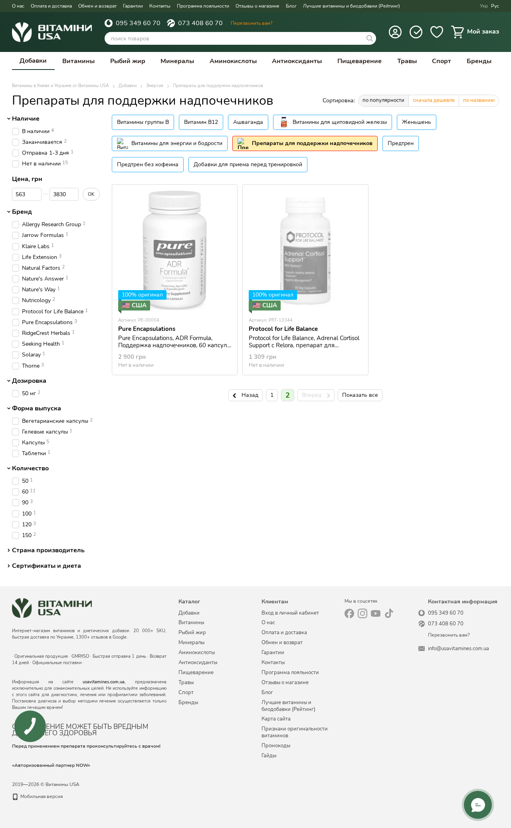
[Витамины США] (52, 608)
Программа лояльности (203, 6)
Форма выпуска (36, 408)
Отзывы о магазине (257, 6)
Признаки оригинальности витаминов (294, 732)
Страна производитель (48, 550)
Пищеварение (359, 61)
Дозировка (29, 380)
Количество (30, 468)
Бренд (22, 212)
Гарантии (133, 6)
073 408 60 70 (200, 23)
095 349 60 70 (138, 23)
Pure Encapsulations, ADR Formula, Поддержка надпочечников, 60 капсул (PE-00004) (172, 345)
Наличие (26, 118)
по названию (479, 100)
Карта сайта (276, 719)
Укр (484, 6)
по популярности (383, 100)
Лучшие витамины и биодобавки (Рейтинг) (351, 6)
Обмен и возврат (97, 6)
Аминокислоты (233, 61)
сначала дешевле (434, 100)
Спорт (441, 61)
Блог (291, 6)
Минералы (177, 61)
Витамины (78, 61)
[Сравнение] (416, 32)
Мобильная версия (41, 796)
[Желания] (436, 32)
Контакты (159, 6)
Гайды (268, 755)
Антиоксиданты (297, 61)
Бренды (479, 61)
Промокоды (275, 745)
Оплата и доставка (51, 6)
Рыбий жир (127, 61)
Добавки (33, 60)
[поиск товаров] (369, 38)
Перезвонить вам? (251, 23)
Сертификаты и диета (46, 565)
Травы (407, 61)
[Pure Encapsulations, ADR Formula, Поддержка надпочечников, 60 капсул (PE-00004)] (174, 250)
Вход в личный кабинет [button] (290, 613)
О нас (18, 6)
